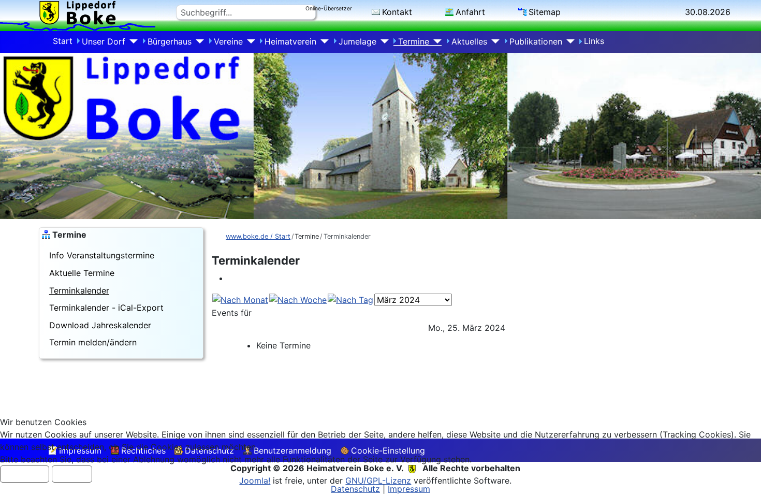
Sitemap (545, 12)
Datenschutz (355, 489)
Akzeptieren (24, 474)
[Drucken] (231, 278)
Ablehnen (72, 474)
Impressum (409, 489)
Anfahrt (470, 12)
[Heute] (350, 299)
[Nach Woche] (298, 299)
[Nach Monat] (240, 299)
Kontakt (397, 12)
